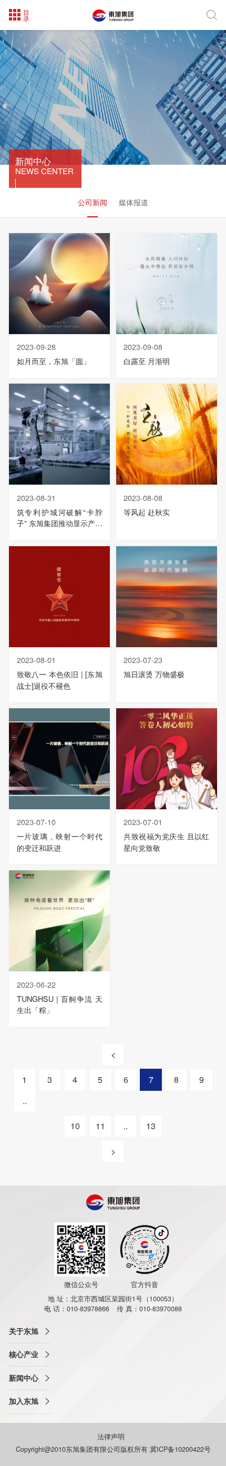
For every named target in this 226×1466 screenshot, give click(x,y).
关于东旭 (23, 1331)
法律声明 (112, 1436)
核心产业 (23, 1354)
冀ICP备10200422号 (180, 1449)
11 (100, 1126)
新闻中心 (23, 1378)
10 (75, 1126)
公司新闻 (92, 202)
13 (151, 1126)
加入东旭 (23, 1401)
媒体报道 (133, 202)
